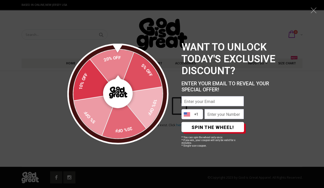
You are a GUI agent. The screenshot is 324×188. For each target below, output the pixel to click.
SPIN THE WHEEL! (213, 127)
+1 (196, 114)
